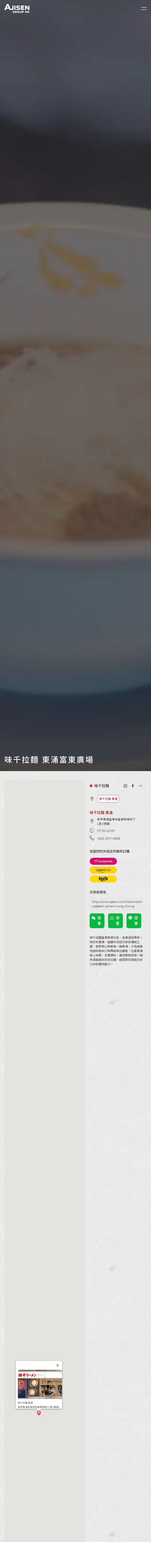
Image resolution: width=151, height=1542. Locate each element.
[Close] (57, 1365)
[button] (38, 1413)
